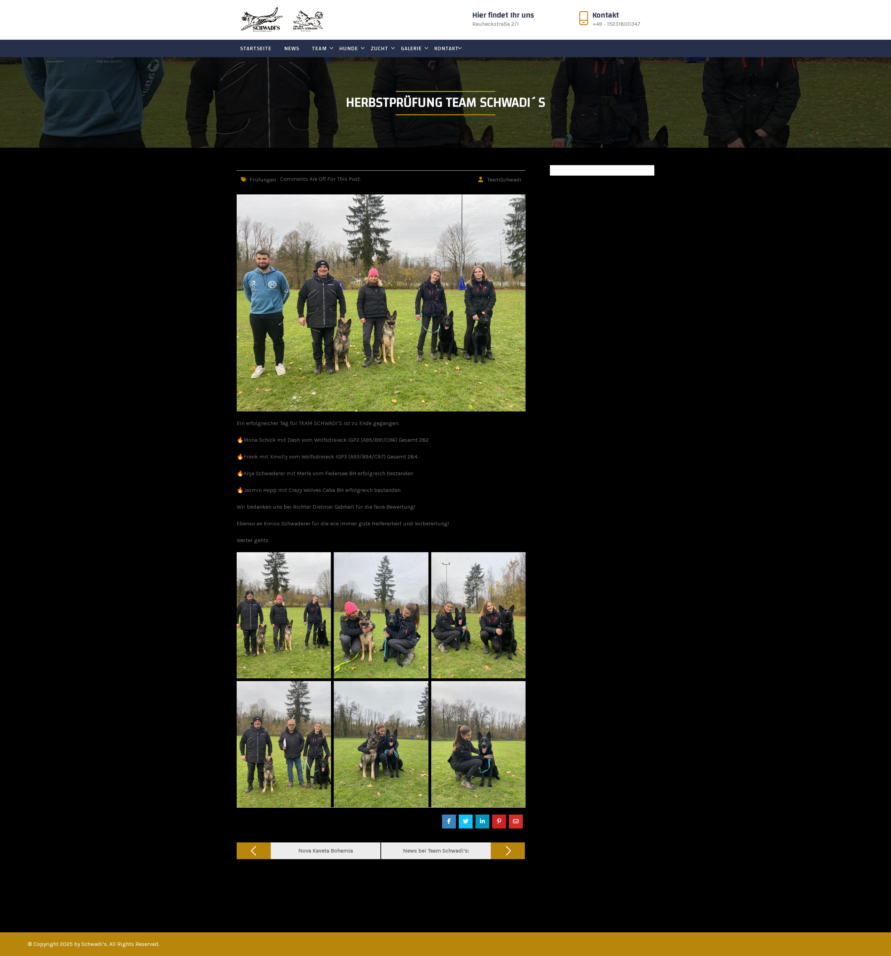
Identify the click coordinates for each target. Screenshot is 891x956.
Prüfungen (263, 179)
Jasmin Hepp (260, 490)
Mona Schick (260, 440)
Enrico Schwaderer (287, 523)
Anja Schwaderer (264, 473)
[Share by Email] (516, 821)
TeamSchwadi (504, 179)
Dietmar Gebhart (333, 506)
